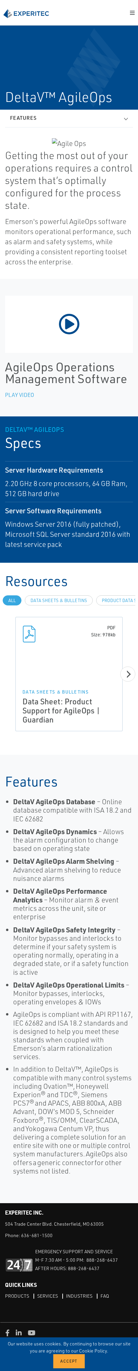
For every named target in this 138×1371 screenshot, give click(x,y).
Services (47, 1296)
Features (23, 118)
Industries (79, 1296)
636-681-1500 (37, 1235)
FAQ (104, 1296)
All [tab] (12, 600)
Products (17, 1296)
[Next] (127, 674)
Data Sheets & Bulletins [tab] (58, 600)
